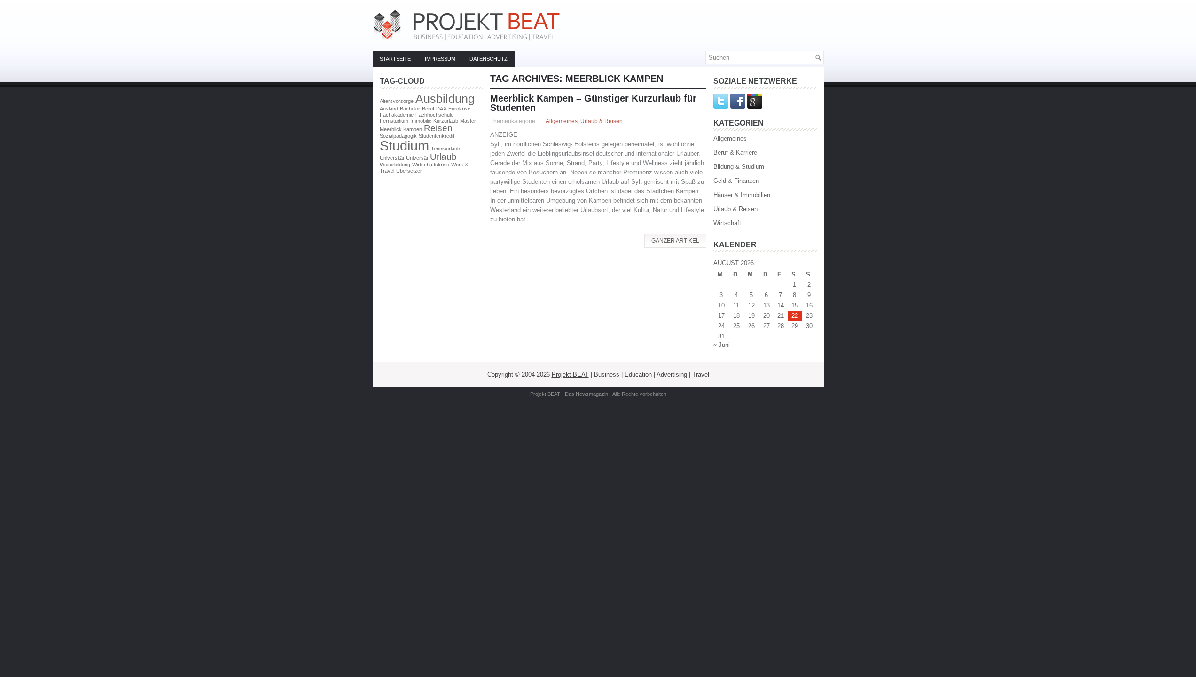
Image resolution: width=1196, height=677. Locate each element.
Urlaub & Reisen (601, 121)
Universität (392, 158)
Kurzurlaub (445, 121)
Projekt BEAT (570, 374)
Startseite (395, 59)
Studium (404, 145)
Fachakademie (397, 115)
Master (468, 121)
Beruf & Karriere (735, 152)
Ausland (389, 108)
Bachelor (410, 108)
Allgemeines (562, 121)
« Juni (721, 344)
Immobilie (420, 121)
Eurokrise (459, 108)
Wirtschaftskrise (430, 164)
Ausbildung (445, 99)
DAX (441, 108)
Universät (417, 158)
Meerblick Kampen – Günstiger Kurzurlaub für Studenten (593, 103)
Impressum (440, 59)
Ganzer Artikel (675, 240)
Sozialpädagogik (398, 136)
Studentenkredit (436, 136)
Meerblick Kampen (401, 129)
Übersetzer (409, 170)
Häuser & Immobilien (741, 194)
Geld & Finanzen (736, 180)
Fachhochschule (434, 115)
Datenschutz (488, 59)
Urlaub (443, 157)
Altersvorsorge (397, 101)
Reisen (438, 128)
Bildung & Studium (738, 166)
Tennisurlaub (445, 148)
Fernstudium (394, 121)
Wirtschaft (727, 223)
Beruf (428, 108)
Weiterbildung (395, 164)
